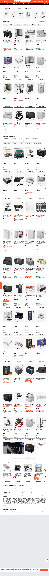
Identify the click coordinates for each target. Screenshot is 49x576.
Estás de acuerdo (44, 569)
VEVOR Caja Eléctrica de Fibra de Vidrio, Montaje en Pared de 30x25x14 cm (40, 123)
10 (32, 457)
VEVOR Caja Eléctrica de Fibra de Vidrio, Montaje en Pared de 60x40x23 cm (7, 242)
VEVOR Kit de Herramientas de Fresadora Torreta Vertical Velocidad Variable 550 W (28, 474)
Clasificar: (40, 21)
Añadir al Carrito (7, 52)
